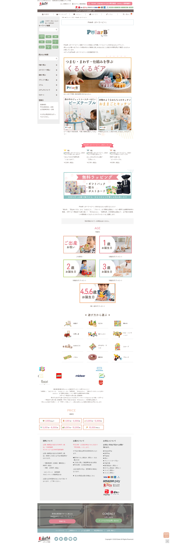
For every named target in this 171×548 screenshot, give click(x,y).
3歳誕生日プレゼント (115, 280)
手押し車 (48, 47)
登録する (62, 521)
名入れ (42, 47)
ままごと (55, 41)
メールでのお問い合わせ (110, 520)
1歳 (48, 36)
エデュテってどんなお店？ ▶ (85, 10)
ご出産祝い (79, 256)
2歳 (55, 36)
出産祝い (42, 36)
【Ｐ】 (72, 17)
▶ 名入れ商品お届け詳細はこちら (84, 475)
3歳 (42, 42)
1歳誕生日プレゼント (115, 256)
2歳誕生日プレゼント (79, 280)
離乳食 (55, 47)
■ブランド (67, 17)
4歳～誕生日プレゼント (97, 306)
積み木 (48, 42)
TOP (63, 17)
